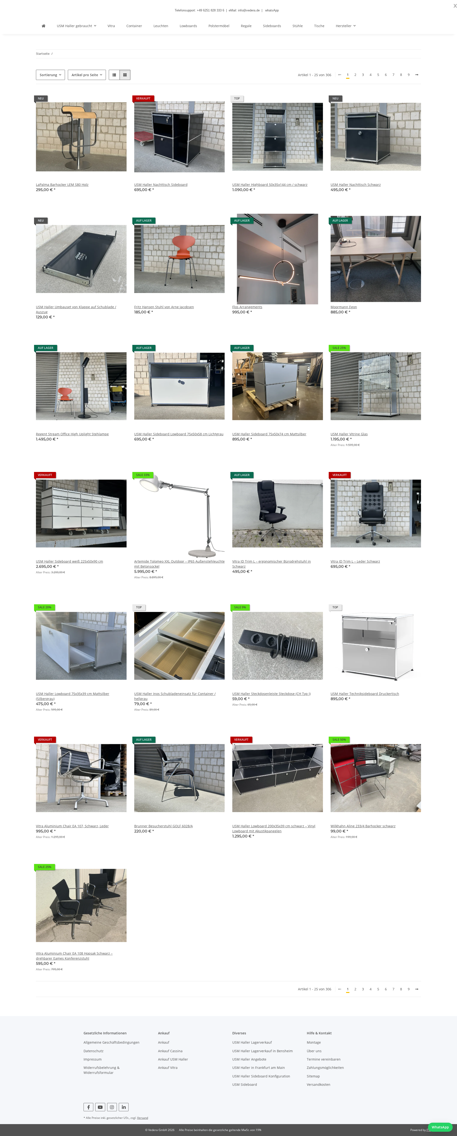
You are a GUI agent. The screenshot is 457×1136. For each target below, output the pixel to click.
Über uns (314, 1051)
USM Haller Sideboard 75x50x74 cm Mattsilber (269, 434)
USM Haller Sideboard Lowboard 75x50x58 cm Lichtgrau (179, 434)
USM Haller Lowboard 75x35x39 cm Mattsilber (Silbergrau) (72, 696)
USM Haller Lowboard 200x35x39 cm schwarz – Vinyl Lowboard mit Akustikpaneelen (273, 828)
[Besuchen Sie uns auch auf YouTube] (100, 1107)
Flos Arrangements (247, 307)
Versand (142, 1118)
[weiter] (416, 75)
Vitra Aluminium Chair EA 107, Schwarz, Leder (72, 826)
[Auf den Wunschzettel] (118, 99)
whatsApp (272, 10)
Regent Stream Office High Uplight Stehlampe (72, 434)
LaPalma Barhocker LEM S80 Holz (62, 184)
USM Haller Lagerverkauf (252, 1042)
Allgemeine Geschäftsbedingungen (111, 1042)
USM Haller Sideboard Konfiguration (261, 1076)
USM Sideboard (244, 1084)
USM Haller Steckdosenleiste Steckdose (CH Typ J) (271, 693)
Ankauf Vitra (168, 1067)
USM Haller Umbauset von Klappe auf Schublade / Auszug (76, 309)
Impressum (93, 1059)
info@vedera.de (249, 10)
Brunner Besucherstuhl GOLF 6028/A (163, 826)
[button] (114, 75)
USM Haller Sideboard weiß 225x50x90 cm (69, 561)
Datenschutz (94, 1051)
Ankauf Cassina (170, 1051)
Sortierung (48, 75)
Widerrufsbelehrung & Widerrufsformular (101, 1070)
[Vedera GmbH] (43, 26)
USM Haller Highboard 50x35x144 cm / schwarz (270, 184)
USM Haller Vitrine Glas (349, 434)
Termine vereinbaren (324, 1059)
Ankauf (163, 1042)
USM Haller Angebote (249, 1059)
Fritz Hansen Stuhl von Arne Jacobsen (164, 307)
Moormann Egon (344, 307)
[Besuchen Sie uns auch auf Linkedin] (124, 1107)
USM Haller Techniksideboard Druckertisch (365, 693)
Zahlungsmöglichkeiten (325, 1067)
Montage (314, 1042)
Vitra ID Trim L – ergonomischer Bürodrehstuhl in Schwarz (271, 564)
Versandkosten (318, 1084)
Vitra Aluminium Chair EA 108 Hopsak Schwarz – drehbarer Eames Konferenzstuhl (74, 956)
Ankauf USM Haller (173, 1059)
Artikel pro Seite (85, 75)
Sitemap (313, 1076)
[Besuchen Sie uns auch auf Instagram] (112, 1107)
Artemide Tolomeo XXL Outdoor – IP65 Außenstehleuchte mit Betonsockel (179, 564)
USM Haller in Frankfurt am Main (258, 1067)
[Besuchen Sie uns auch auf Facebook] (88, 1107)
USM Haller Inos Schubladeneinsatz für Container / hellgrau (175, 696)
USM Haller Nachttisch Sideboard (161, 184)
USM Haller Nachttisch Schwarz (356, 184)
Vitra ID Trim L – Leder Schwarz (355, 561)
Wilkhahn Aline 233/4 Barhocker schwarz (363, 826)
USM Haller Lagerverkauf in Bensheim (262, 1051)
